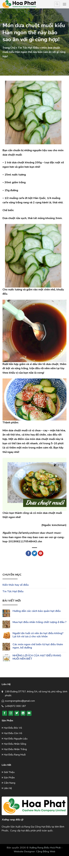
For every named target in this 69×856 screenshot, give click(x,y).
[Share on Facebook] (28, 553)
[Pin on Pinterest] (40, 553)
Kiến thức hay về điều (16, 585)
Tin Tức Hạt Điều (28, 48)
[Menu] (64, 4)
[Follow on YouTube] (29, 713)
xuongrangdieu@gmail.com (20, 700)
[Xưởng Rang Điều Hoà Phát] (19, 4)
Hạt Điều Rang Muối (15, 754)
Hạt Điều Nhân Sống (15, 743)
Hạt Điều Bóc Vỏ (13, 727)
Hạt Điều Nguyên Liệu (15, 738)
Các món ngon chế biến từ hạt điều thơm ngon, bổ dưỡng (38, 646)
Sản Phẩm (9, 777)
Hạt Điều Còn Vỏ (13, 733)
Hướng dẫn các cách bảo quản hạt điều (37, 611)
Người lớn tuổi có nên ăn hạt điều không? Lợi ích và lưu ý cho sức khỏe (38, 635)
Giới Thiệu (9, 772)
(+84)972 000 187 (15, 706)
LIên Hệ (8, 788)
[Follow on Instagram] (10, 713)
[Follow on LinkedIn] (23, 713)
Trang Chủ (9, 48)
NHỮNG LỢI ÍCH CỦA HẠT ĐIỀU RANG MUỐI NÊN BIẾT (37, 657)
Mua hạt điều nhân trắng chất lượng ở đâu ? (39, 622)
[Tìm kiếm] (57, 4)
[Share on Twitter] (34, 553)
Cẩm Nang (9, 782)
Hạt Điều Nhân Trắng (15, 749)
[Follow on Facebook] (4, 713)
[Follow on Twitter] (16, 713)
